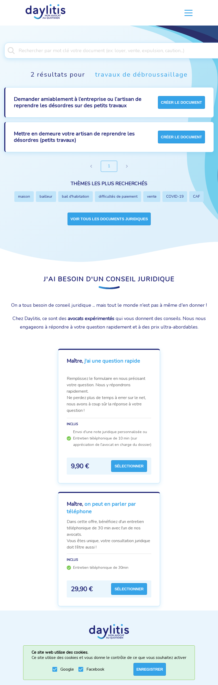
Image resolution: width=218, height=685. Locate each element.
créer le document (181, 102)
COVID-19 (174, 196)
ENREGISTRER (149, 669)
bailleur (46, 196)
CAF (196, 196)
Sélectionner (129, 466)
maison (24, 196)
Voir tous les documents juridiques (109, 219)
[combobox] (109, 50)
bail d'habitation (75, 196)
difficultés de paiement (118, 196)
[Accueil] (45, 13)
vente (152, 196)
